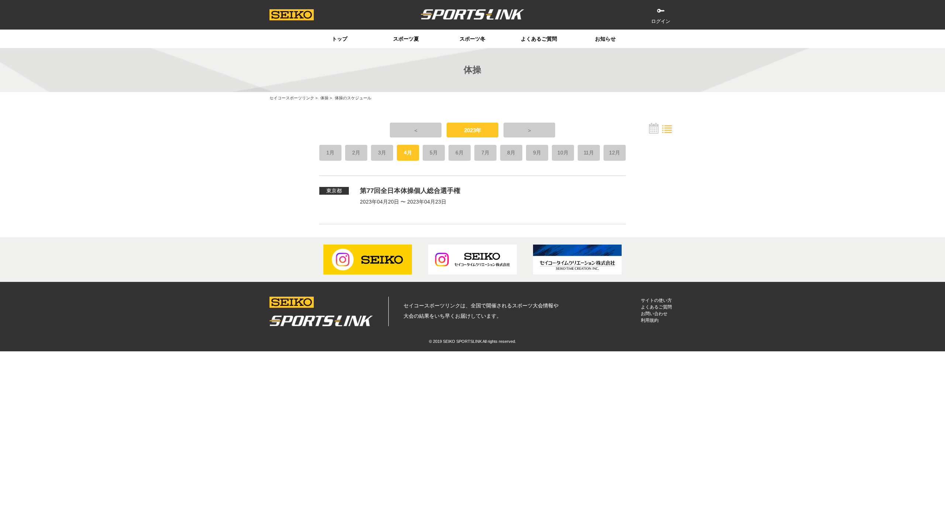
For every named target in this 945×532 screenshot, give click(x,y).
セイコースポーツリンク (291, 98)
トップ (339, 39)
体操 (324, 98)
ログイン (660, 21)
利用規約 (650, 320)
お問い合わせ (654, 313)
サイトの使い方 (656, 300)
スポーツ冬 (472, 39)
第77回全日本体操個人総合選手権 (410, 190)
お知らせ (605, 39)
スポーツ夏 (406, 39)
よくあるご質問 (539, 39)
